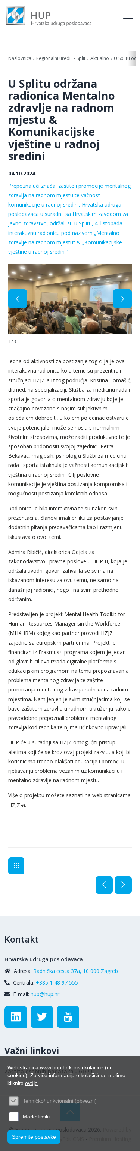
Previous (17, 298)
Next (122, 298)
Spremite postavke (34, 1137)
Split (81, 58)
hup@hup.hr (45, 994)
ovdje (31, 1083)
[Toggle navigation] (128, 16)
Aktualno (99, 58)
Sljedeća (123, 885)
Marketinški (36, 1117)
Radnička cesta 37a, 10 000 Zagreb (75, 970)
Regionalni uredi (54, 58)
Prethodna (104, 885)
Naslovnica (19, 58)
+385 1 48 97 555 (57, 982)
